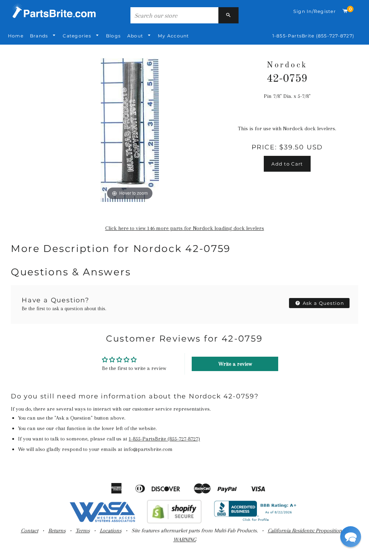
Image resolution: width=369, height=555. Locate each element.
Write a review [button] (235, 364)
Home (15, 36)
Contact (29, 530)
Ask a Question (322, 303)
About (136, 36)
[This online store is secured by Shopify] (174, 521)
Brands (40, 36)
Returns (57, 530)
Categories (78, 36)
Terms (83, 530)
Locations (110, 530)
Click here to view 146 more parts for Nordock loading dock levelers (184, 228)
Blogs (113, 36)
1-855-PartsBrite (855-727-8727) (313, 36)
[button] (350, 536)
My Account (173, 36)
